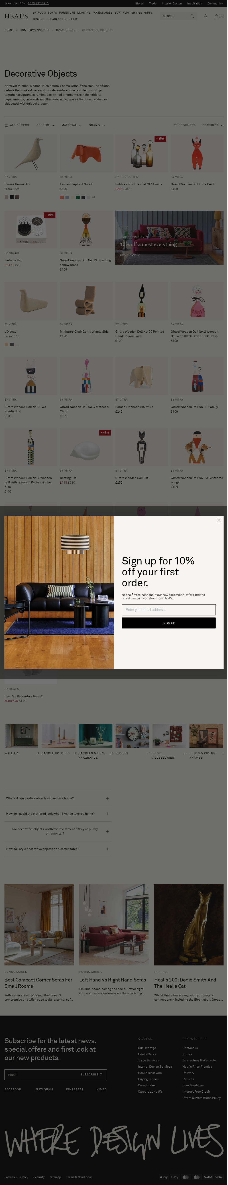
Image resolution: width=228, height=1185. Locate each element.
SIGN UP (167, 623)
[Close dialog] (217, 520)
